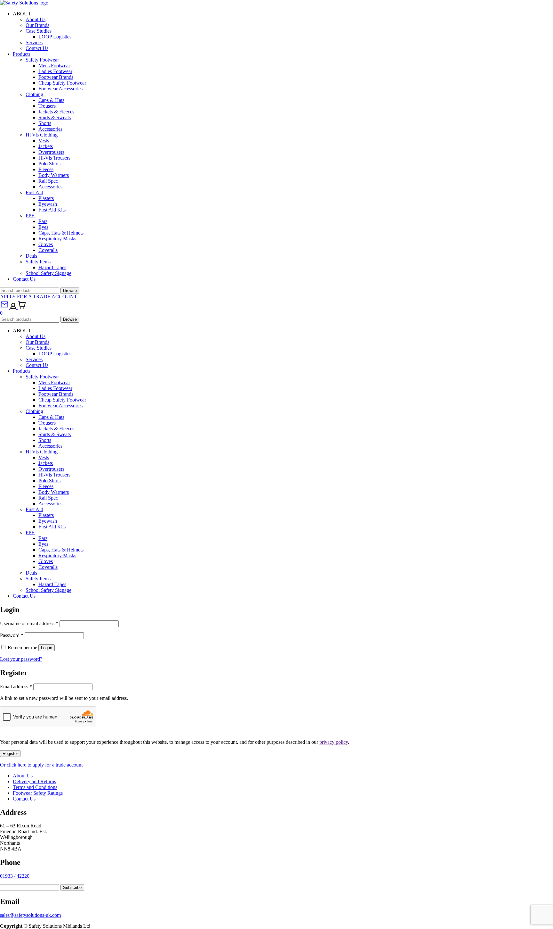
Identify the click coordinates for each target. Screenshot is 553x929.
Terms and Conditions (35, 787)
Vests (43, 140)
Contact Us (37, 48)
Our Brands (37, 25)
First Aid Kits (52, 209)
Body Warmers (53, 175)
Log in (46, 647)
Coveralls (48, 250)
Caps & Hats (51, 100)
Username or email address (29, 623)
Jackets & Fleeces (56, 111)
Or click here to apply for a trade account (41, 764)
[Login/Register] (14, 307)
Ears (42, 221)
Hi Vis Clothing (42, 134)
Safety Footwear (42, 59)
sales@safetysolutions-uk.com (30, 915)
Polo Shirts (49, 163)
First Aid (34, 192)
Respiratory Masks (57, 238)
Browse (70, 290)
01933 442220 (14, 876)
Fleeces (45, 169)
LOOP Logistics (54, 36)
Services (34, 42)
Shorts (44, 123)
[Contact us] (5, 307)
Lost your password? (21, 659)
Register (10, 753)
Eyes (43, 227)
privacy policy (333, 742)
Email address (16, 686)
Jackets (45, 146)
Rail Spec (48, 181)
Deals (31, 256)
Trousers (47, 106)
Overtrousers (51, 152)
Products (21, 54)
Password (11, 635)
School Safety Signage (48, 273)
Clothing (34, 94)
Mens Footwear (54, 65)
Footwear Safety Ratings (38, 793)
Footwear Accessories (60, 88)
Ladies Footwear (55, 71)
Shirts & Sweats (54, 117)
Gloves (45, 244)
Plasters (46, 198)
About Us (35, 19)
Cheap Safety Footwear (62, 83)
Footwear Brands (55, 77)
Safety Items (38, 261)
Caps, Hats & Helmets (61, 233)
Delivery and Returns (34, 781)
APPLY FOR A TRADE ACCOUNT (38, 296)
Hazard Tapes (52, 267)
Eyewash (47, 204)
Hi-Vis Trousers (54, 158)
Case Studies (39, 31)
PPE (30, 215)
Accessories (50, 129)
